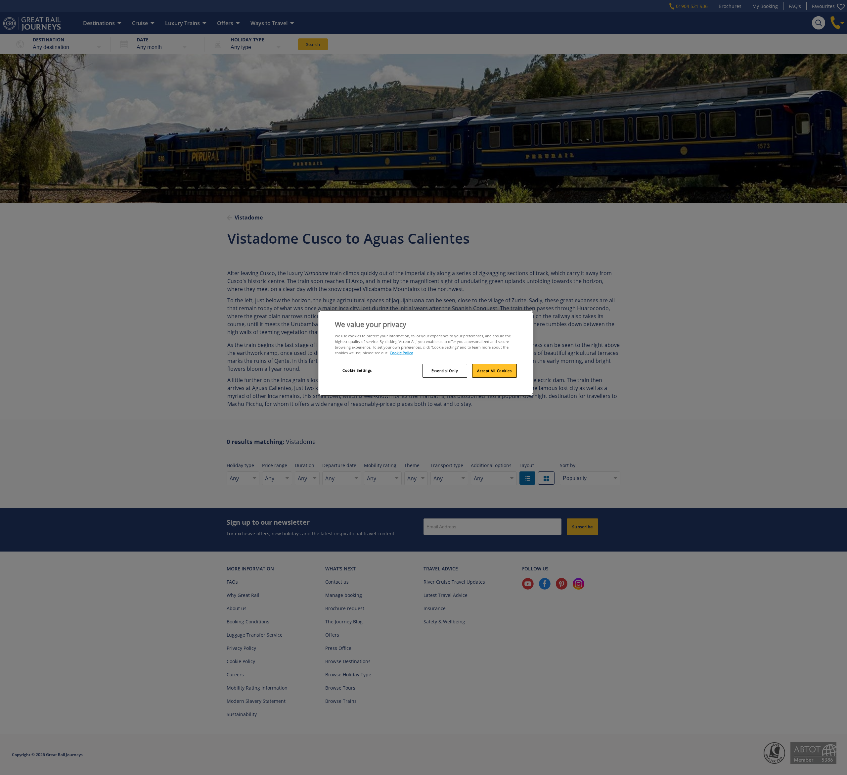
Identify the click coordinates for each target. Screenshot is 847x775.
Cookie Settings (357, 370)
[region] (425, 353)
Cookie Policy (401, 352)
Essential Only (444, 370)
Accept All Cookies (494, 370)
